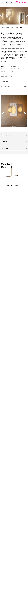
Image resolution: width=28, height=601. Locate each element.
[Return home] (22, 3)
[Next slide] (26, 16)
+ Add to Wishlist (5, 86)
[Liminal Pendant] (11, 176)
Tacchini (13, 66)
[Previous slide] (1, 16)
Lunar (12, 71)
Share (25, 86)
